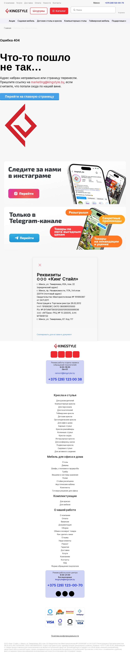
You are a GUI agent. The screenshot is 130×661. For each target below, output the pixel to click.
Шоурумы (39, 10)
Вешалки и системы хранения (65, 475)
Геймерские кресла (65, 413)
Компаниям (65, 556)
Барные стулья (65, 426)
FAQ (65, 563)
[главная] (16, 10)
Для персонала (65, 407)
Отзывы (65, 537)
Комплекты (65, 487)
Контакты (65, 560)
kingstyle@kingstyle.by (65, 579)
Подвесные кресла (65, 445)
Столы (65, 462)
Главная (7, 28)
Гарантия (65, 547)
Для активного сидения (65, 451)
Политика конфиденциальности (65, 636)
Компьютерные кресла (65, 404)
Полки (65, 478)
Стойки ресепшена (65, 481)
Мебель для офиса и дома (25, 28)
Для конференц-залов (65, 442)
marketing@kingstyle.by (47, 82)
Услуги (65, 553)
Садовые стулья (65, 448)
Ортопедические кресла (65, 420)
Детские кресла (65, 416)
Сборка (65, 528)
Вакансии (65, 522)
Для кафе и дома (65, 423)
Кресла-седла (65, 435)
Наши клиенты (65, 541)
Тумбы (65, 472)
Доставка (65, 550)
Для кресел (65, 501)
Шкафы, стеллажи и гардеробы (65, 468)
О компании (65, 515)
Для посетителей (65, 410)
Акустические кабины (65, 484)
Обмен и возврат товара (65, 531)
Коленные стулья (65, 432)
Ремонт (65, 544)
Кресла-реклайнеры (65, 429)
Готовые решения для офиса (65, 491)
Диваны (65, 465)
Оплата (65, 518)
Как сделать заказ (65, 534)
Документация (65, 525)
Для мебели (65, 504)
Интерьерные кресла (65, 439)
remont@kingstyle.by (65, 373)
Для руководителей (65, 400)
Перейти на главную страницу (29, 96)
